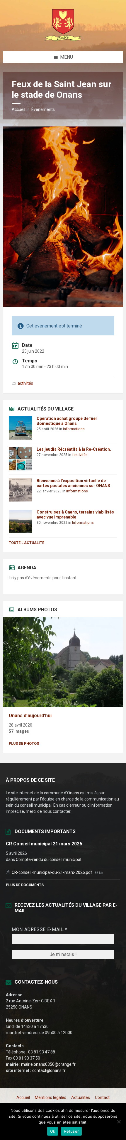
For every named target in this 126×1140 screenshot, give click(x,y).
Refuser (71, 1131)
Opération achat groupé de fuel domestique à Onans (67, 421)
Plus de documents (25, 885)
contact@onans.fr (49, 1070)
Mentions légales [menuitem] (50, 1097)
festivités (80, 455)
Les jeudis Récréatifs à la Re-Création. (74, 449)
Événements (43, 109)
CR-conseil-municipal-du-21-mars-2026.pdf (52, 872)
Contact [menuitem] (102, 1097)
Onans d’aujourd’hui (30, 715)
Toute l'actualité (26, 543)
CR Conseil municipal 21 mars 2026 (44, 844)
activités (25, 383)
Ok (52, 1131)
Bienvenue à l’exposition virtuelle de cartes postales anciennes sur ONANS (73, 483)
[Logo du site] (63, 40)
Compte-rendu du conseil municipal (48, 859)
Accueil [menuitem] (23, 1097)
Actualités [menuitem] (80, 1097)
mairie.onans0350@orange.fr (48, 1064)
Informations (74, 429)
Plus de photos (24, 744)
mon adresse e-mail (39, 929)
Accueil (18, 109)
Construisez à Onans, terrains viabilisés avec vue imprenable (75, 514)
